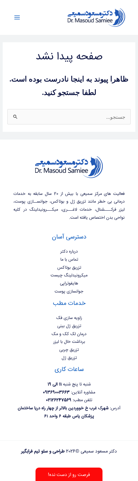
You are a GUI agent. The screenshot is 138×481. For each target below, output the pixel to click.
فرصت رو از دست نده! (69, 475)
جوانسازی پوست (69, 291)
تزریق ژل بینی (69, 326)
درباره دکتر (69, 251)
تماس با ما (69, 259)
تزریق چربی (69, 349)
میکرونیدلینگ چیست (69, 275)
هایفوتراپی (69, 283)
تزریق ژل (69, 358)
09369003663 (56, 392)
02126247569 (58, 400)
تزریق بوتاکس (69, 267)
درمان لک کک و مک (69, 334)
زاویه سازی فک (69, 318)
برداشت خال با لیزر (69, 341)
